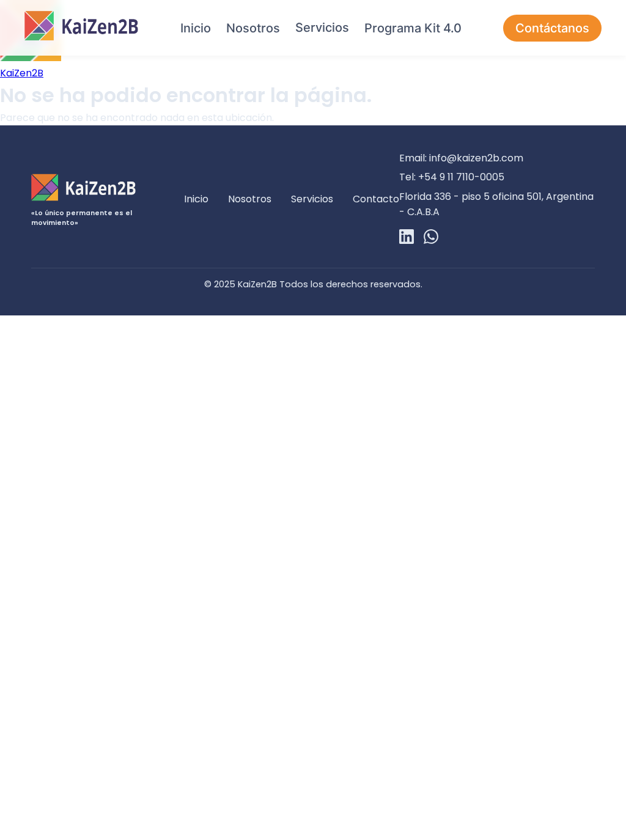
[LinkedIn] (406, 238)
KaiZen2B (21, 73)
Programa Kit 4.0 (413, 28)
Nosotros (253, 28)
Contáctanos (552, 28)
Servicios (322, 27)
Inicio (195, 28)
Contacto (376, 199)
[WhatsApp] (431, 238)
